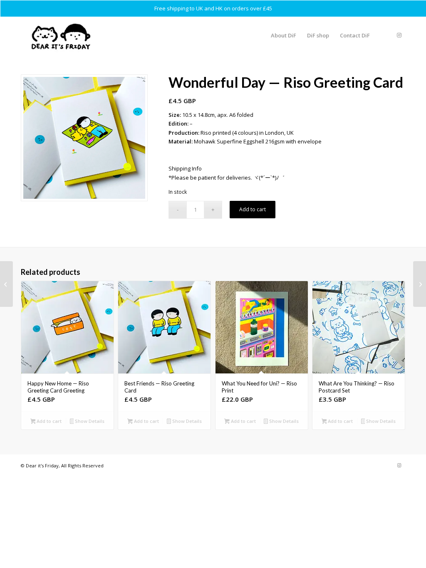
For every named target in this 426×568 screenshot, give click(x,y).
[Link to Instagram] (399, 35)
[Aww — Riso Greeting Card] (6, 284)
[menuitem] (283, 35)
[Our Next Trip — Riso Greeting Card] (419, 284)
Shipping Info (185, 168)
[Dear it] (61, 35)
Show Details (89, 421)
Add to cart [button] (48, 421)
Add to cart (252, 209)
